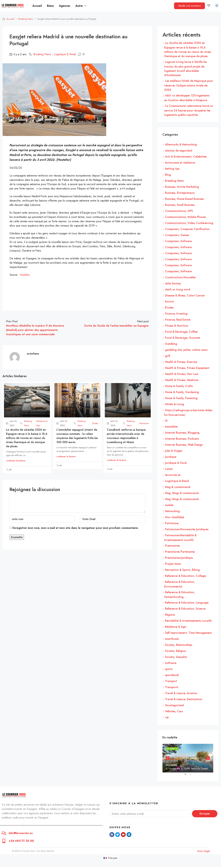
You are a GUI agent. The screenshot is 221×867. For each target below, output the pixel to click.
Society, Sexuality (176, 657)
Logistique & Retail (65, 54)
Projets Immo (173, 564)
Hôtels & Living (174, 404)
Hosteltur (25, 275)
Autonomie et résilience (180, 163)
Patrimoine (144, 423)
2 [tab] (192, 775)
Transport (171, 681)
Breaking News (25, 19)
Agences (64, 6)
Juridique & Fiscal (176, 463)
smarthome (172, 639)
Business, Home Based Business (184, 199)
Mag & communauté (177, 487)
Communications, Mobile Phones (185, 217)
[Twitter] (117, 834)
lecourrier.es (172, 475)
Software (170, 663)
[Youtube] (123, 834)
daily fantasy (173, 283)
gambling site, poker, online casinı (186, 350)
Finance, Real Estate (177, 320)
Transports (171, 687)
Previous (167, 758)
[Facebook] (111, 834)
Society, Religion (175, 651)
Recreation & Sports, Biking (182, 570)
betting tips (172, 169)
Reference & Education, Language (186, 603)
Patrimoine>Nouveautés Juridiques (186, 529)
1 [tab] (187, 775)
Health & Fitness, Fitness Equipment (187, 368)
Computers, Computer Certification (187, 229)
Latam (169, 469)
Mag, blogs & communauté (182, 493)
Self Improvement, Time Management (188, 633)
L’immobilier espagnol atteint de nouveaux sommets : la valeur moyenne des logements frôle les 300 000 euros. (77, 436)
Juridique (170, 457)
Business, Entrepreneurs (180, 193)
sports (168, 669)
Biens (50, 6)
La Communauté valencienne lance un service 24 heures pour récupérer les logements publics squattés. (188, 110)
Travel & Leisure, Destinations (183, 699)
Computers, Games (177, 235)
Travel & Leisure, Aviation (181, 693)
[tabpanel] (187, 758)
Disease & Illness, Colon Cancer (185, 295)
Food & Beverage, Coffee (181, 332)
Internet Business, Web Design (184, 445)
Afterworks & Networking (181, 144)
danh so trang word (177, 289)
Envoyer (205, 814)
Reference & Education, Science (185, 609)
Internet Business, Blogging (182, 433)
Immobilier (171, 427)
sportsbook (172, 675)
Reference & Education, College (185, 576)
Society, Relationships (178, 645)
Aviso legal (203, 851)
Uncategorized (174, 705)
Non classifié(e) (174, 517)
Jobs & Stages (173, 451)
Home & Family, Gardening (182, 392)
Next (208, 758)
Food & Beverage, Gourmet (182, 338)
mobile (169, 505)
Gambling (171, 344)
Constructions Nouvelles (180, 277)
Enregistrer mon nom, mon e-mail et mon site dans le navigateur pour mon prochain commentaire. (75, 528)
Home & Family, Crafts (179, 386)
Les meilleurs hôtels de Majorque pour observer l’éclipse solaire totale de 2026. (188, 85)
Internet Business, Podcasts (182, 439)
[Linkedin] (129, 834)
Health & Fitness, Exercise (181, 362)
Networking (172, 511)
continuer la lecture (15, 460)
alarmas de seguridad (178, 151)
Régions (170, 615)
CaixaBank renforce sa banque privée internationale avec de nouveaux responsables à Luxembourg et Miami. (126, 436)
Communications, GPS (179, 211)
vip (167, 717)
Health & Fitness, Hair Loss (181, 374)
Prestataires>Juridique (179, 558)
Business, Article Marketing (182, 187)
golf (167, 356)
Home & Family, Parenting (181, 398)
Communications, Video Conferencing (189, 223)
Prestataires (172, 546)
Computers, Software (178, 241)
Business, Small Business (180, 205)
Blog (168, 175)
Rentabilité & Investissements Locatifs (188, 621)
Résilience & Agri (41, 423)
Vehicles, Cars (174, 711)
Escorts (169, 301)
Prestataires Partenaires (180, 552)
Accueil (37, 6)
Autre (79, 6)
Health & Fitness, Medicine (181, 380)
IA (166, 421)
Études (95, 423)
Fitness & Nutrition (176, 326)
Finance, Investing (176, 314)
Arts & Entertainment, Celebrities (186, 157)
